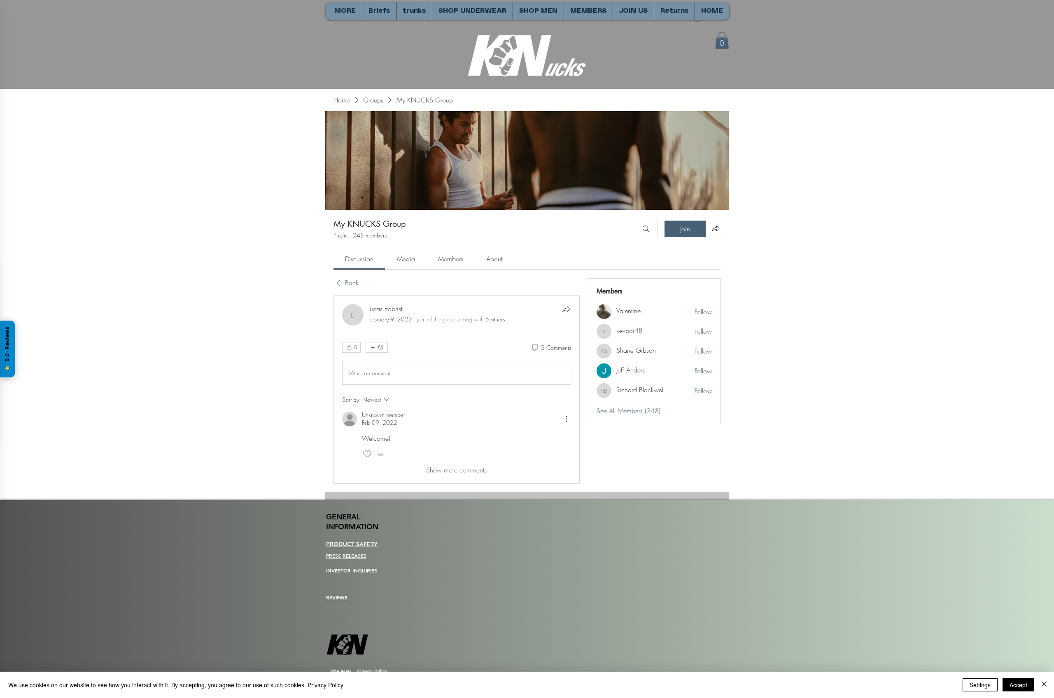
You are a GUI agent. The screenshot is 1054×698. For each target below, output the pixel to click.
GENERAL (343, 516)
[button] (722, 40)
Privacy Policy (325, 685)
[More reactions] (377, 347)
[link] (359, 258)
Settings (980, 685)
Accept (1018, 685)
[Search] (646, 229)
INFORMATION (352, 526)
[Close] (1044, 684)
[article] (456, 389)
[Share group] (716, 228)
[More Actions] (566, 419)
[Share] (566, 309)
